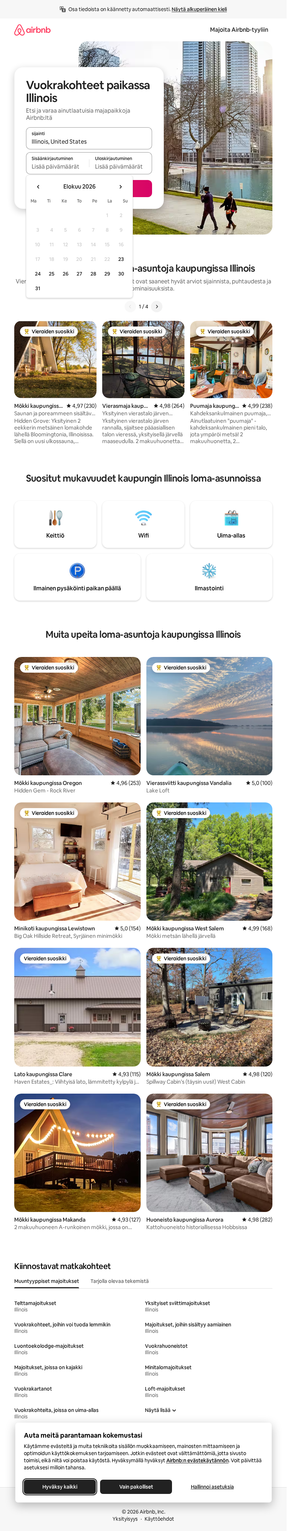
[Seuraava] (156, 306)
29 (107, 274)
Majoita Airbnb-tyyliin (239, 30)
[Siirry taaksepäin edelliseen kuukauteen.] (38, 187)
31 (37, 288)
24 (38, 274)
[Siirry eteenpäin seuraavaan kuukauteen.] (120, 187)
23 (121, 259)
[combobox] (89, 141)
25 (51, 274)
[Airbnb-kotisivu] (32, 30)
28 (93, 274)
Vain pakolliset (136, 1487)
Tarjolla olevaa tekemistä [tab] (119, 1281)
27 (79, 274)
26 (65, 274)
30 (121, 274)
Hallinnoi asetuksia (212, 1487)
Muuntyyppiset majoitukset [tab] (46, 1281)
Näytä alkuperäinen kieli (199, 9)
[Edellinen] (130, 306)
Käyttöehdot (159, 1519)
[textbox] (57, 166)
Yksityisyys (125, 1519)
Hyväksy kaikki (59, 1487)
